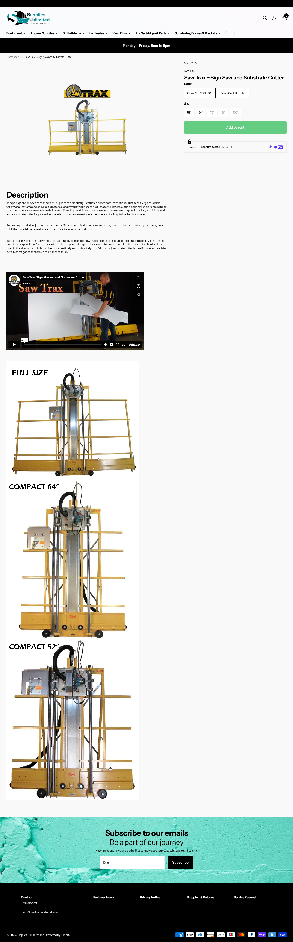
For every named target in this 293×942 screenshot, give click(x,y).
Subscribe (180, 862)
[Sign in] (274, 18)
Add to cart (235, 127)
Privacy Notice (150, 897)
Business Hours (104, 897)
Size (186, 103)
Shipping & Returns (200, 897)
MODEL (188, 84)
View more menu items (230, 33)
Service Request (245, 897)
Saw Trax (189, 70)
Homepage (12, 57)
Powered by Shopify (58, 935)
